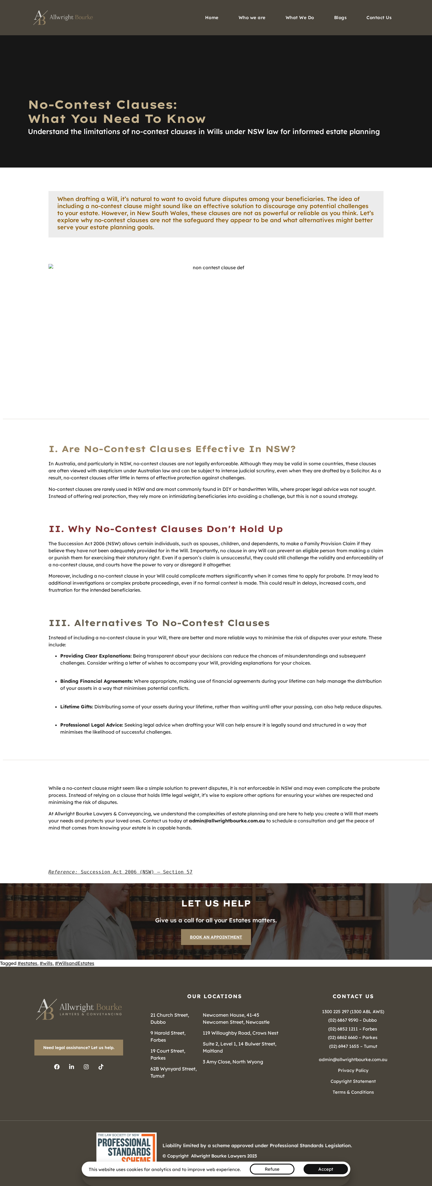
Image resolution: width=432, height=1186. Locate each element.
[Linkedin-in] (71, 1067)
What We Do (300, 17)
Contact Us (378, 17)
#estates (27, 963)
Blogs (340, 17)
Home (212, 17)
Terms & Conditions (353, 1092)
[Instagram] (86, 1067)
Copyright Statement (353, 1081)
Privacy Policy (353, 1070)
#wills (46, 963)
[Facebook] (56, 1067)
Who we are (252, 17)
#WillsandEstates (74, 963)
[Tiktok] (100, 1067)
